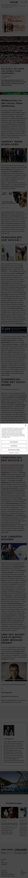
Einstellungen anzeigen (14, 449)
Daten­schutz (11, 452)
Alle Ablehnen (14, 445)
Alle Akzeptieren (14, 441)
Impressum (17, 452)
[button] (25, 425)
